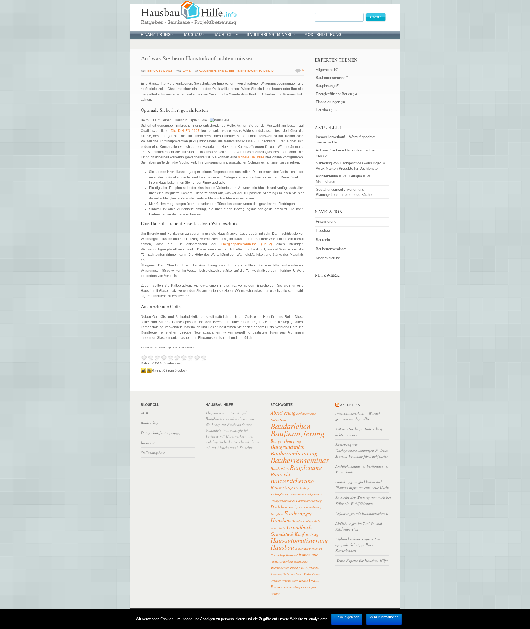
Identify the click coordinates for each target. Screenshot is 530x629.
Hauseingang (303, 548)
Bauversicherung (292, 480)
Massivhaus (301, 561)
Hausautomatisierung (299, 540)
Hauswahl (292, 555)
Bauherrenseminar (330, 78)
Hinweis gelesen (346, 617)
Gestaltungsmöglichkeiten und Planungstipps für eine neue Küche (344, 192)
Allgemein (207, 70)
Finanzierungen (328, 102)
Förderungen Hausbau (292, 516)
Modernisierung (280, 568)
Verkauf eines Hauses (295, 581)
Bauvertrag (282, 487)
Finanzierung (157, 35)
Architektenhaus (306, 413)
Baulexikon (149, 422)
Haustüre (317, 548)
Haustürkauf (278, 555)
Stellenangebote (153, 452)
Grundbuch (299, 527)
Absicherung (283, 412)
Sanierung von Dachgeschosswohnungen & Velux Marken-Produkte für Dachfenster (350, 165)
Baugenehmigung (286, 441)
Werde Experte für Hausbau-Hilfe (361, 560)
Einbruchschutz (312, 507)
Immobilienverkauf (282, 561)
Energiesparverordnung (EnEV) (246, 244)
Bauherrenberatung (294, 453)
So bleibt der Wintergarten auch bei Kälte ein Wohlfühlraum (363, 500)
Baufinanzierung (298, 433)
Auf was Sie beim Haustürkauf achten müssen (197, 58)
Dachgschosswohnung (309, 501)
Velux (299, 574)
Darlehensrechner (286, 507)
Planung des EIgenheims (304, 568)
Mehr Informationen (384, 617)
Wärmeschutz (292, 587)
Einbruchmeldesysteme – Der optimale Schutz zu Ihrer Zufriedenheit (357, 544)
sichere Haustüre (251, 157)
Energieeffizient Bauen (238, 70)
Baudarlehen (291, 425)
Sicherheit (289, 574)
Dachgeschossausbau (283, 501)
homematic (308, 554)
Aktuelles (350, 405)
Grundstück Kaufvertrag (295, 534)
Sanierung (276, 574)
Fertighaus (277, 514)
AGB (144, 412)
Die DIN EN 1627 (185, 131)
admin (186, 70)
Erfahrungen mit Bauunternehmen (361, 513)
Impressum (149, 442)
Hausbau (193, 35)
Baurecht (225, 35)
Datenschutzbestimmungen (161, 432)
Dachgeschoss (313, 494)
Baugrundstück (287, 447)
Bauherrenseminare (271, 35)
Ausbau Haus (278, 420)
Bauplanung (325, 86)
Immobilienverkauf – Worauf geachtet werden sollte (345, 139)
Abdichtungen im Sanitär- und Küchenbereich (358, 526)
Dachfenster (297, 494)
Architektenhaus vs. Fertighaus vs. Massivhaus (344, 178)
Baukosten (280, 468)
